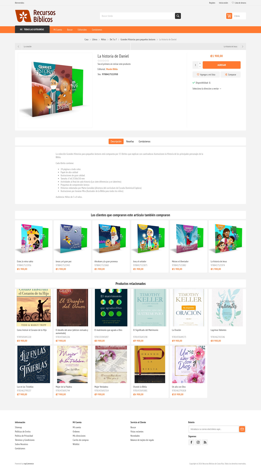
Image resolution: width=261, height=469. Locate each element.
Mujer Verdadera (101, 386)
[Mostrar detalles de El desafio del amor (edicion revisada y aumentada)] (72, 307)
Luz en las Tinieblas (25, 386)
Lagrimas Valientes (218, 330)
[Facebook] (191, 442)
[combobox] (137, 16)
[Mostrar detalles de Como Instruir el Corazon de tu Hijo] (33, 307)
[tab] (116, 141)
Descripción (116, 141)
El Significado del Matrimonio (145, 330)
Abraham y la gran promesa (106, 261)
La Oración (176, 330)
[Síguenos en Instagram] (198, 442)
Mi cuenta (77, 427)
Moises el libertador (180, 261)
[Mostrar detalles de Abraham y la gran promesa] (111, 239)
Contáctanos (20, 448)
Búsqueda (178, 16)
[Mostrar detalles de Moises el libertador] (188, 239)
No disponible (188, 307)
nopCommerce (29, 463)
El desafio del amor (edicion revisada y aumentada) (72, 331)
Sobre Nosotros (21, 444)
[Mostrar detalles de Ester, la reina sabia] (33, 239)
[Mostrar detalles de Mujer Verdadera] (111, 364)
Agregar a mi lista (207, 74)
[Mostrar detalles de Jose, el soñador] (150, 239)
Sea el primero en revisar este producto (114, 63)
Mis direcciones (79, 435)
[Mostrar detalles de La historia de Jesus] (227, 239)
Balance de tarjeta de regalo (142, 440)
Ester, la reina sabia (25, 261)
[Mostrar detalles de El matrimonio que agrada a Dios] (111, 307)
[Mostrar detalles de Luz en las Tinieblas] (33, 364)
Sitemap (18, 427)
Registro (212, 2)
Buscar (133, 427)
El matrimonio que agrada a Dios (108, 330)
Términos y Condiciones (25, 440)
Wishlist (76, 444)
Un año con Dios (179, 386)
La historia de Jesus (219, 261)
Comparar (232, 74)
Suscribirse (242, 429)
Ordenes (76, 431)
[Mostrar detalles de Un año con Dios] (188, 364)
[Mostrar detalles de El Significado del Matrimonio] (150, 307)
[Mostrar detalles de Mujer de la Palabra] (72, 364)
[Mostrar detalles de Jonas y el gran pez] (72, 239)
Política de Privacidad (24, 435)
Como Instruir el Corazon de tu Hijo (32, 330)
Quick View (30, 253)
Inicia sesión (223, 2)
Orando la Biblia (140, 386)
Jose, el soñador (139, 261)
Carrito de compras (81, 440)
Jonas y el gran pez (63, 261)
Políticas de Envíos (23, 431)
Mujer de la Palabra (64, 386)
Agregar (221, 65)
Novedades (135, 435)
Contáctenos (144, 141)
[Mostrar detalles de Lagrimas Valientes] (227, 307)
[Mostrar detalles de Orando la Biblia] (150, 364)
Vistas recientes (136, 431)
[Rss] (205, 442)
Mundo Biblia (112, 69)
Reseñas (130, 141)
